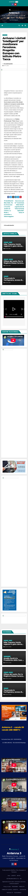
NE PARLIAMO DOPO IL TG (13, 878)
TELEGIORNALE (17, 892)
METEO (18, 875)
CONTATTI (13, 875)
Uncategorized (7, 656)
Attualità (6, 242)
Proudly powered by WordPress (9, 870)
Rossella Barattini (8, 63)
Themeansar (13, 872)
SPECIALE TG (10, 892)
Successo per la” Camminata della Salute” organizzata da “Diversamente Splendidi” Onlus (19, 206)
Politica (11, 259)
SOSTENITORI (23, 889)
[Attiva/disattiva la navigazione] (25, 25)
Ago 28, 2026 (8, 662)
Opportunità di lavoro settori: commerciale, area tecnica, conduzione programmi (14, 882)
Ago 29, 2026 (8, 646)
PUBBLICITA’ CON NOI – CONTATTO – (10, 889)
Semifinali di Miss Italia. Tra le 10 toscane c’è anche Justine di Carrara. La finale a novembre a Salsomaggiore (9, 208)
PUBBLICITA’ (22, 886)
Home (9, 875)
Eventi (10, 242)
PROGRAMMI (15, 886)
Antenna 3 (14, 13)
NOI (20, 878)
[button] (19, 25)
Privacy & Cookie (7, 886)
